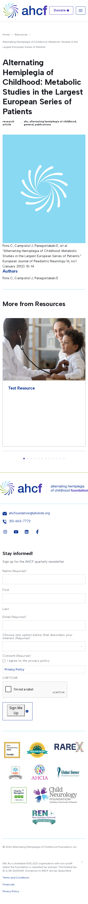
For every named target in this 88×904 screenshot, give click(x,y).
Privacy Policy (14, 669)
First (6, 590)
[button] (24, 458)
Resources (21, 34)
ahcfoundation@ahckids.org (29, 513)
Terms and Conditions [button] (16, 877)
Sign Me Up (15, 710)
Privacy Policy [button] (11, 891)
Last (6, 609)
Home (6, 34)
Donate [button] (60, 10)
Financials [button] (9, 884)
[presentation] (35, 689)
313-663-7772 (20, 521)
